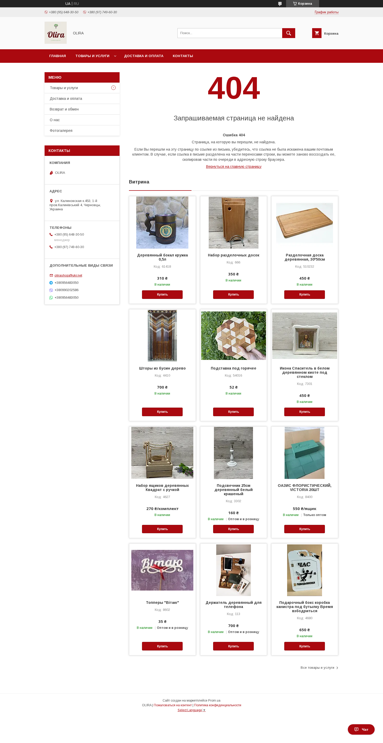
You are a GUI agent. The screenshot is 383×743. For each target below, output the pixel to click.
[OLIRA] (56, 42)
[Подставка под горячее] (233, 335)
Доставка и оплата (143, 56)
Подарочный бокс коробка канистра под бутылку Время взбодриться (304, 606)
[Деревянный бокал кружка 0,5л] (162, 222)
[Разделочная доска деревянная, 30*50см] (304, 222)
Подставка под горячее (233, 368)
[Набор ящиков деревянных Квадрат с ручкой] (162, 453)
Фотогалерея (61, 130)
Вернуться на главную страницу (234, 166)
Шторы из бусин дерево (162, 368)
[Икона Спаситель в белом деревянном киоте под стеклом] (304, 335)
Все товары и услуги (317, 668)
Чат (365, 729)
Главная (57, 56)
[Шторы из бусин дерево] (162, 335)
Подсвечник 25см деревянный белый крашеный (233, 489)
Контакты (183, 56)
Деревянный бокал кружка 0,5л (162, 257)
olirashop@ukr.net (68, 275)
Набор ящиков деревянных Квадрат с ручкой (162, 487)
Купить (162, 294)
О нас (55, 120)
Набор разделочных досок (233, 255)
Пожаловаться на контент (173, 705)
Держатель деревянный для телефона (234, 604)
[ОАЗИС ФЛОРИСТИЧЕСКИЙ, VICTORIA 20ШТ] (304, 453)
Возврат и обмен (64, 109)
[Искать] (288, 33)
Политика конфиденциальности (217, 705)
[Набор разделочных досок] (233, 222)
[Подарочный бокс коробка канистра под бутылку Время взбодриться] (304, 570)
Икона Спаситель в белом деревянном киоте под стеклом (305, 372)
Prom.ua (214, 700)
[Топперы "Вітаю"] (162, 570)
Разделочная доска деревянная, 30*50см (305, 257)
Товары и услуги (92, 56)
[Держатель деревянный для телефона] (233, 570)
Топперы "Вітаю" (162, 602)
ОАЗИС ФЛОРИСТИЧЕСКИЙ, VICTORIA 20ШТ (304, 487)
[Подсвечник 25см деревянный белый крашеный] (233, 453)
